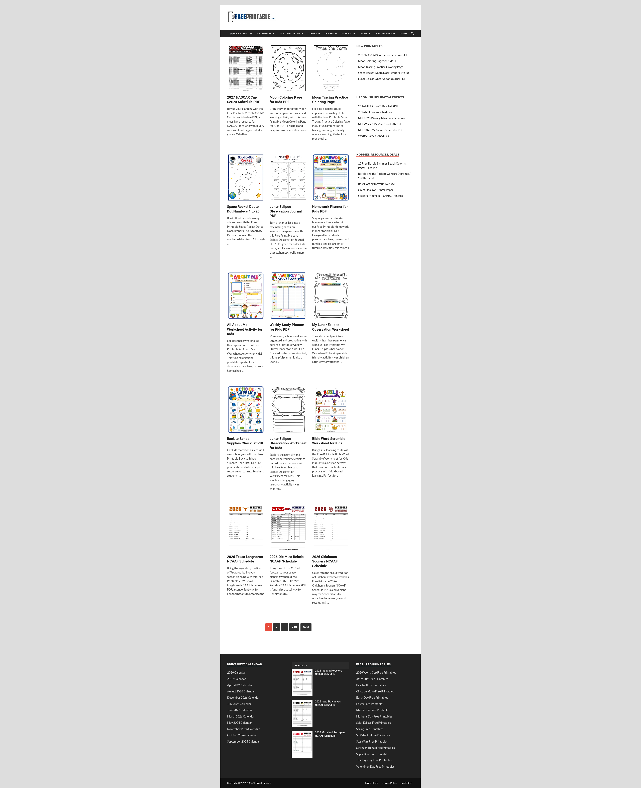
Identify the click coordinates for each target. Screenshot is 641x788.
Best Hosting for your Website (376, 184)
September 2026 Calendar (243, 741)
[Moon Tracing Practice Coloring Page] (331, 69)
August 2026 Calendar (241, 691)
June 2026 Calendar (239, 710)
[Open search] (412, 33)
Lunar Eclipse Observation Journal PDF (286, 211)
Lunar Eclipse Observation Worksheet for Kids (288, 443)
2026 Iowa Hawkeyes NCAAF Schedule (328, 703)
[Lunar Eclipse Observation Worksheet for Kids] (288, 410)
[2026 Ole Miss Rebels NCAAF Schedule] (288, 528)
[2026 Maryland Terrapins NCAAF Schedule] (302, 733)
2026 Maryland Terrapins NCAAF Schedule (330, 734)
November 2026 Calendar (243, 729)
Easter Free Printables (369, 704)
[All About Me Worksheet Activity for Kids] (246, 296)
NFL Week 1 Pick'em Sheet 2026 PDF (381, 124)
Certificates (384, 33)
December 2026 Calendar (243, 697)
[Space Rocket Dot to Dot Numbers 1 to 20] (246, 178)
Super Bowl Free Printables (372, 754)
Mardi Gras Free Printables (372, 710)
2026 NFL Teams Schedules (375, 112)
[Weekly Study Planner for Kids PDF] (288, 296)
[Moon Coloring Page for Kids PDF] (288, 69)
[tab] (301, 665)
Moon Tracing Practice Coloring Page (380, 67)
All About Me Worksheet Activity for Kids (244, 329)
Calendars (264, 33)
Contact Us (406, 782)
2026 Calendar (236, 672)
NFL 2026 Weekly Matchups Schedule (381, 118)
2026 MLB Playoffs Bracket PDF (378, 106)
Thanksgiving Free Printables (374, 760)
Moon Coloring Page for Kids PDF (378, 61)
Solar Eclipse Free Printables (373, 722)
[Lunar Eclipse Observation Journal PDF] (288, 178)
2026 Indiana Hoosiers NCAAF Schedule (328, 672)
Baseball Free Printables (371, 685)
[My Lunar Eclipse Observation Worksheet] (331, 296)
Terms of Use (371, 782)
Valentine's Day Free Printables (375, 766)
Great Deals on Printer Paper (375, 190)
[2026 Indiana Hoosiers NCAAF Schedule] (302, 671)
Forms (330, 33)
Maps (403, 33)
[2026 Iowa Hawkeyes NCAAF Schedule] (302, 702)
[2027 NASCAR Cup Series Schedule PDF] (246, 69)
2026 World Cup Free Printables (376, 672)
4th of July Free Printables (372, 679)
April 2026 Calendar (239, 685)
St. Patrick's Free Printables (373, 735)
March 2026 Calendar (241, 716)
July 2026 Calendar (239, 704)
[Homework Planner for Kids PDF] (331, 178)
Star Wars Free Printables (372, 741)
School (347, 33)
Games (313, 33)
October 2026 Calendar (242, 735)
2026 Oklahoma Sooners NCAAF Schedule (325, 561)
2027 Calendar (236, 679)
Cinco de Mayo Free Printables (375, 691)
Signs (364, 33)
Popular (301, 665)
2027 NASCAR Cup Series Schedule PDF (383, 55)
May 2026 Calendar (239, 722)
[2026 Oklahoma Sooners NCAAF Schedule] (331, 528)
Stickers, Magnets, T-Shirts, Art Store (380, 195)
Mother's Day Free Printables (374, 716)
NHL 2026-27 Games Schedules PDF (380, 130)
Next (306, 627)
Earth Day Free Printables (372, 697)
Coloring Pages (290, 33)
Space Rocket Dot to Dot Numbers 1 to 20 (383, 73)
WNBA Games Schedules (373, 136)
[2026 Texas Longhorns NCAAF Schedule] (246, 528)
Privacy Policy (389, 782)
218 (294, 627)
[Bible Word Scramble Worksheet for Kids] (331, 410)
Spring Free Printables (369, 729)
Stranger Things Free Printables (375, 747)
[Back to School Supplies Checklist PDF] (246, 410)
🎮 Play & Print (239, 33)
